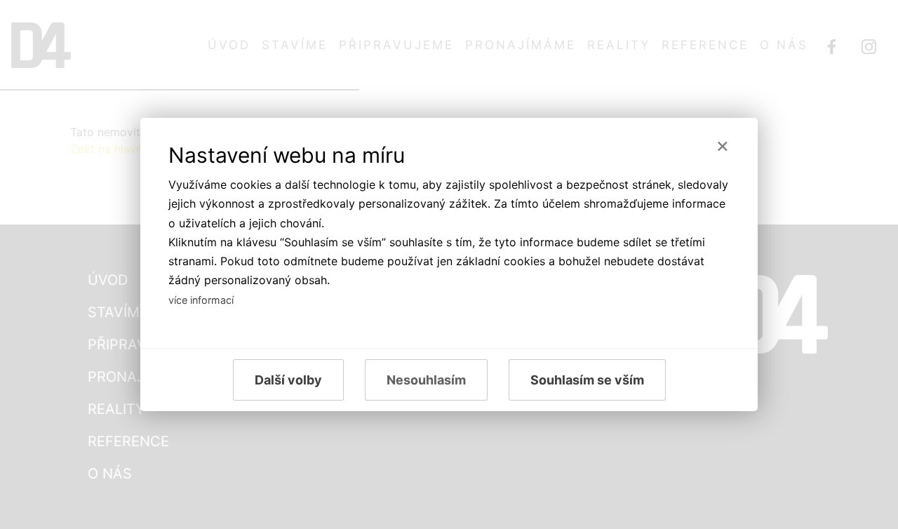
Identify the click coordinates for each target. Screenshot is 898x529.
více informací (201, 300)
